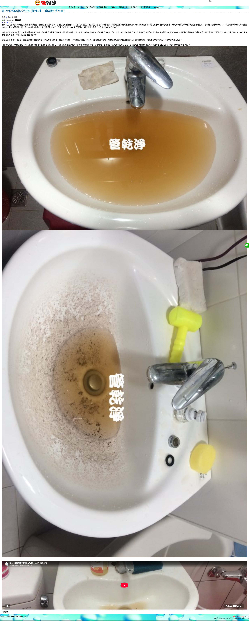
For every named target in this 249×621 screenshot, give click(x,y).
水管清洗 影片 (102, 7)
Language (156, 7)
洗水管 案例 (90, 7)
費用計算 (72, 7)
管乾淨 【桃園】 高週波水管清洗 (15, 616)
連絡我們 (236, 618)
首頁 (3, 17)
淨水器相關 (123, 7)
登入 (210, 1)
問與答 (113, 7)
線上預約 (81, 7)
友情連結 (242, 618)
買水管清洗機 (145, 7)
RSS (248, 618)
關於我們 (134, 7)
